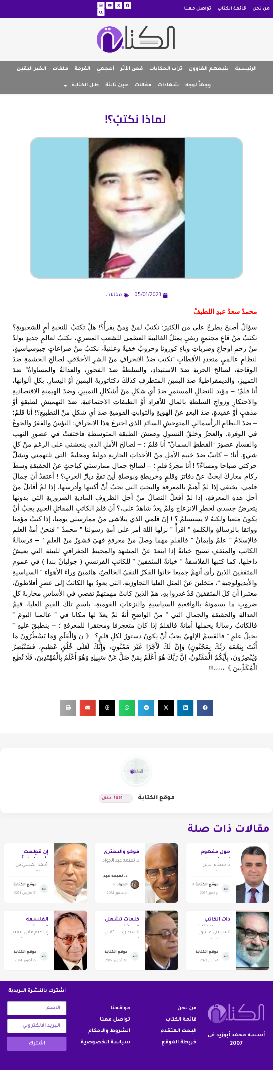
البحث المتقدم (178, 1031)
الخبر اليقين (31, 69)
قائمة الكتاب (232, 8)
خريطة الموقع (179, 1043)
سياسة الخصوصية (105, 1043)
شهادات (168, 85)
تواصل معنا (197, 8)
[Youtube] (109, 5)
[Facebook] (127, 5)
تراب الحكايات (165, 69)
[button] (205, 708)
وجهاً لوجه (198, 85)
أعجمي (105, 69)
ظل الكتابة (85, 85)
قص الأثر (132, 69)
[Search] (101, 12)
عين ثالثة (116, 85)
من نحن (261, 8)
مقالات (143, 85)
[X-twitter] (118, 5)
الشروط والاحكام (109, 1031)
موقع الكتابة (156, 798)
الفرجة (82, 69)
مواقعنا (120, 1008)
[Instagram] (101, 5)
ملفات (60, 69)
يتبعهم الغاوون (209, 69)
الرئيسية (246, 69)
